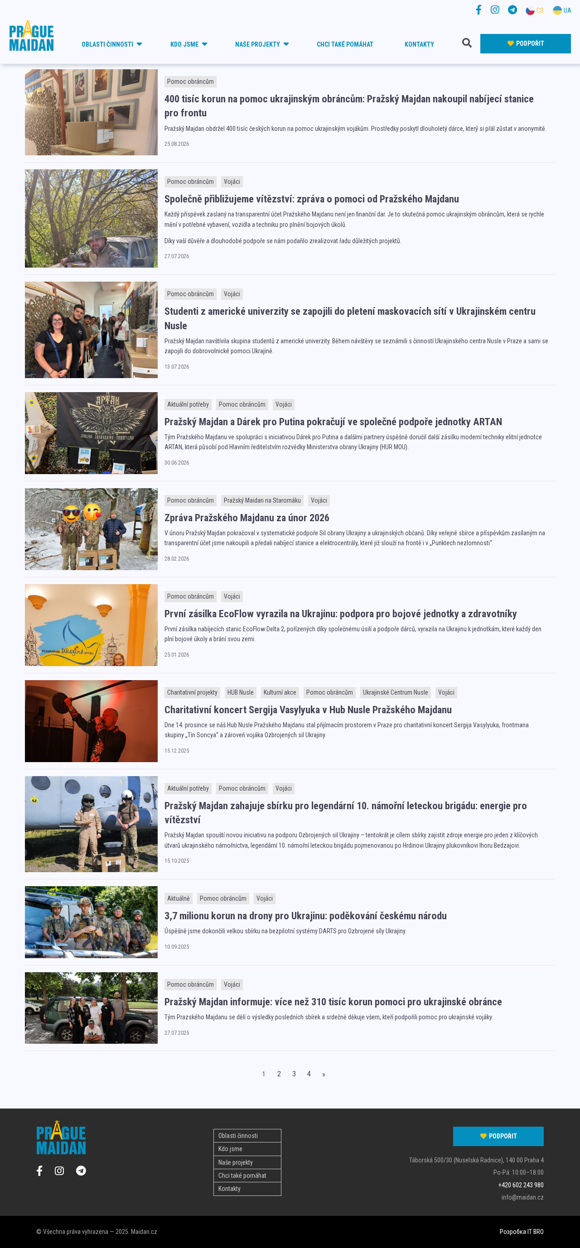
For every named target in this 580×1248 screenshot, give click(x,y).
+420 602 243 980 (521, 1185)
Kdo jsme (184, 44)
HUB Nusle (240, 692)
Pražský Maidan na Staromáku (262, 500)
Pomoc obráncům (190, 81)
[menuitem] (110, 44)
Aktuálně (178, 898)
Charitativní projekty (192, 692)
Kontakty (419, 44)
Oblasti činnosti (107, 44)
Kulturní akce (280, 692)
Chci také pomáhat (345, 44)
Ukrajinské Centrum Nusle (395, 692)
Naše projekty (257, 44)
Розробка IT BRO (522, 1231)
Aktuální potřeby (188, 404)
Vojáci (232, 181)
